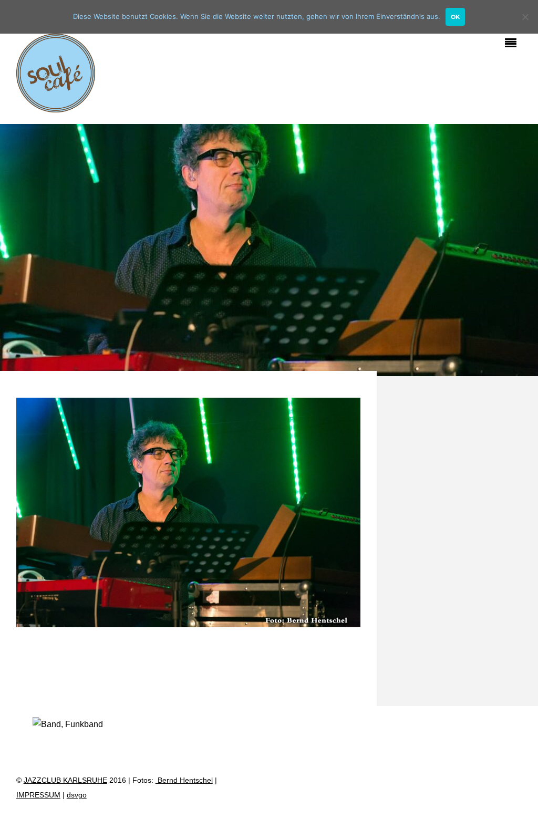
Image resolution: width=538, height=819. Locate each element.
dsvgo (77, 795)
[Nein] (525, 17)
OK (455, 16)
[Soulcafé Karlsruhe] (55, 106)
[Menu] (513, 44)
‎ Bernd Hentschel (184, 780)
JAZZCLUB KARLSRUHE (65, 780)
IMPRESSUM (38, 795)
